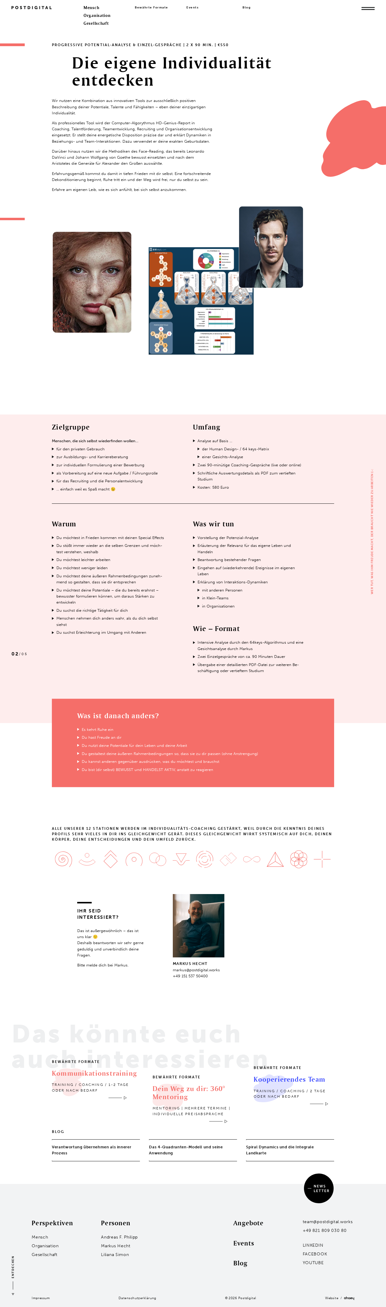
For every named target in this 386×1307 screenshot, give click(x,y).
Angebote (248, 1223)
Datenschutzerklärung (137, 1298)
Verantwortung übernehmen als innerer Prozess (91, 1150)
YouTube (313, 1262)
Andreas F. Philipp (119, 1237)
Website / (334, 1298)
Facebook (315, 1254)
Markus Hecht (116, 1245)
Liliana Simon (115, 1254)
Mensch (92, 7)
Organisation (97, 15)
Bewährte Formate (151, 7)
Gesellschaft (96, 23)
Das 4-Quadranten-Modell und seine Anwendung (186, 1150)
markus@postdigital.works (196, 970)
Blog (246, 7)
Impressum (41, 1298)
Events (192, 7)
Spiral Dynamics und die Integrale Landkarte (280, 1150)
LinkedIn (313, 1245)
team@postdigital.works (328, 1221)
